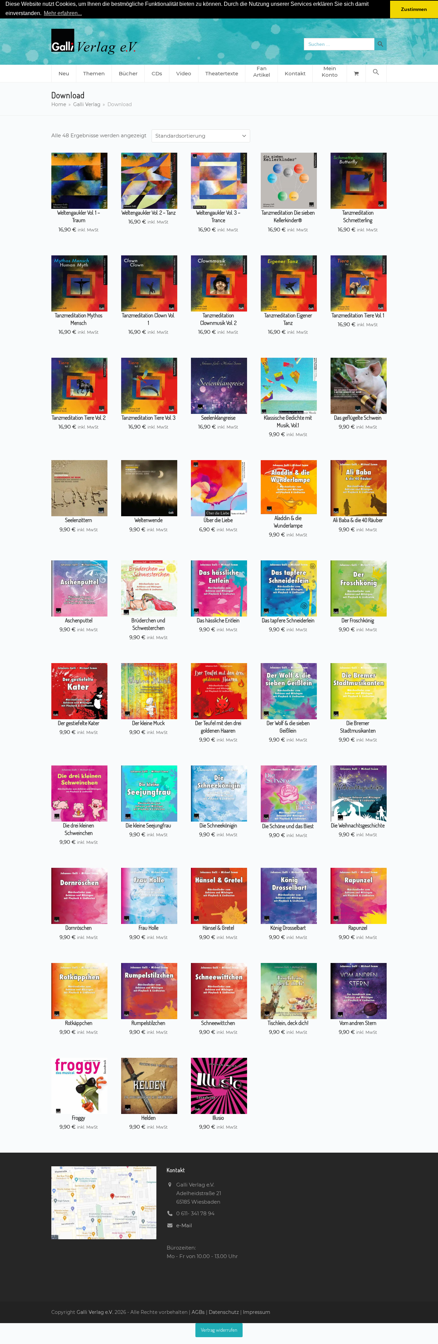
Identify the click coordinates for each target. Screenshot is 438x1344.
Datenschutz (224, 1312)
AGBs (199, 1312)
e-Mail (184, 1225)
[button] (376, 73)
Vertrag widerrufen (219, 1330)
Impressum (256, 1312)
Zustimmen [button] (414, 9)
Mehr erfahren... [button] (63, 13)
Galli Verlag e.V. (96, 1312)
